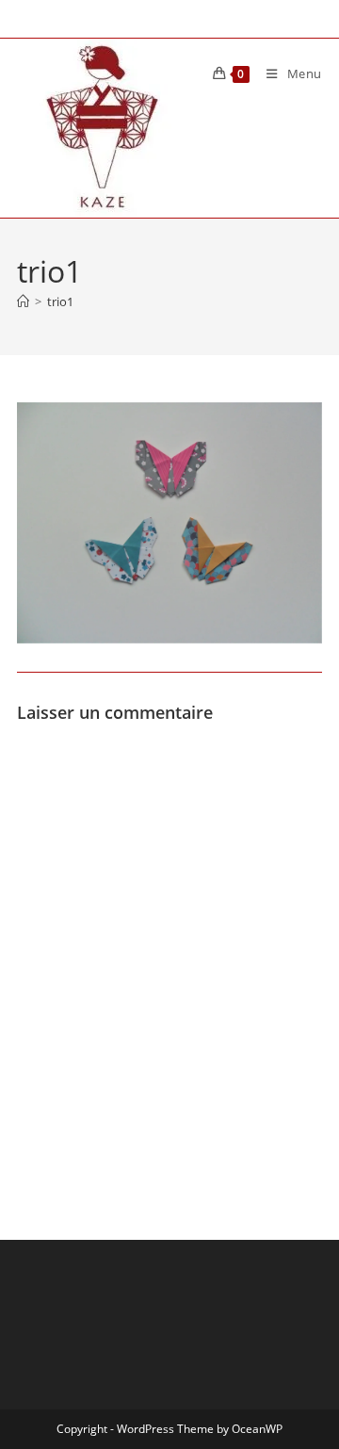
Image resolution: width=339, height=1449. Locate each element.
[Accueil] (23, 301)
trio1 (60, 301)
